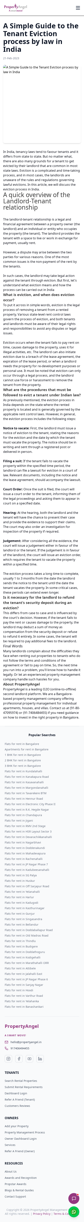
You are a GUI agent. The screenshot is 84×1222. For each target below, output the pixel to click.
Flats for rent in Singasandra (23, 919)
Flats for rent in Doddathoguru (25, 952)
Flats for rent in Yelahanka (22, 1001)
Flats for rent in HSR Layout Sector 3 (28, 831)
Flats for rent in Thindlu (20, 941)
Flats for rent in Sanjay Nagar (24, 985)
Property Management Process (25, 1132)
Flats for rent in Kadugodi (21, 902)
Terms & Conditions (66, 1214)
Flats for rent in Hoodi (19, 990)
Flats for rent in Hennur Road (24, 798)
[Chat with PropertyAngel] (73, 1198)
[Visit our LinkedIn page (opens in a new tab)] (40, 1058)
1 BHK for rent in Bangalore (23, 755)
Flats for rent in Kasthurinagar (25, 908)
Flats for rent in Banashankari (24, 1006)
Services (10, 1145)
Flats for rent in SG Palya (21, 875)
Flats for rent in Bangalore (22, 744)
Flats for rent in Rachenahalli (24, 859)
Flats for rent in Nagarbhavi (23, 842)
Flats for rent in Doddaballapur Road (29, 930)
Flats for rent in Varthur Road (24, 996)
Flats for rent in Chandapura (23, 815)
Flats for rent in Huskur (20, 881)
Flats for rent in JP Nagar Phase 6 (26, 979)
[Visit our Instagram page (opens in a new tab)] (8, 1058)
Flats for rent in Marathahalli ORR (27, 963)
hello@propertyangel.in (26, 1042)
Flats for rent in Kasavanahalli (24, 782)
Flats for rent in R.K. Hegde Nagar (27, 809)
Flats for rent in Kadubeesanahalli (27, 870)
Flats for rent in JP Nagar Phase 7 (26, 864)
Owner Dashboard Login (21, 1138)
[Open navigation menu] (78, 8)
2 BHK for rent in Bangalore (23, 760)
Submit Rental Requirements (24, 1087)
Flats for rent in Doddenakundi (25, 848)
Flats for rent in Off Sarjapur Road (27, 886)
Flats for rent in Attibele (20, 968)
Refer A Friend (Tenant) (20, 1099)
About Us (11, 1171)
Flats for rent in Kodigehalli (22, 957)
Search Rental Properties (21, 1081)
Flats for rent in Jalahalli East (23, 974)
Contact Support (15, 1196)
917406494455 (20, 1048)
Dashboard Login (16, 1093)
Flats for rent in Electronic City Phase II (30, 804)
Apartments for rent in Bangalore (26, 749)
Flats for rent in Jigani (19, 820)
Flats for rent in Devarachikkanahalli (28, 837)
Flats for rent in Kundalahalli (23, 771)
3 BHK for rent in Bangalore (23, 766)
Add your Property (17, 1126)
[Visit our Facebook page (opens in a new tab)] (19, 1058)
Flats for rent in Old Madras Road (26, 935)
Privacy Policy (41, 1214)
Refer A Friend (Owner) (20, 1151)
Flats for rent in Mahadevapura (25, 853)
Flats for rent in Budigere (21, 946)
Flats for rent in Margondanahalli (26, 788)
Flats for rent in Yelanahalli (22, 892)
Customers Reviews (17, 1106)
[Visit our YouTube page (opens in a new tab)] (29, 1058)
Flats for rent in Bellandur (21, 924)
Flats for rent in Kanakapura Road (27, 777)
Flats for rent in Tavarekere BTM (25, 793)
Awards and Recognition (21, 1178)
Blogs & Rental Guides (19, 1190)
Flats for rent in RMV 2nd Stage (25, 826)
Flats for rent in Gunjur (20, 913)
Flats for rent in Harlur (19, 897)
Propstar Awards (15, 1184)
